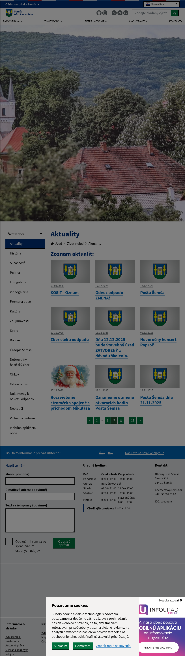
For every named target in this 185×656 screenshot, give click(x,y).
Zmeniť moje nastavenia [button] (113, 646)
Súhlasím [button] (60, 646)
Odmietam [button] (83, 646)
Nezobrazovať (169, 600)
